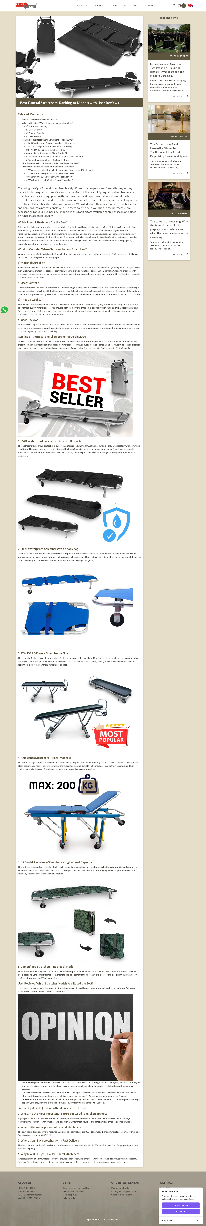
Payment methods (120, 1188)
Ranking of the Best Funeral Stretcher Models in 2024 (47, 139)
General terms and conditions (77, 1188)
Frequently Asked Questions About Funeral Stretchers (48, 166)
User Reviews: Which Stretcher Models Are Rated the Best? (50, 163)
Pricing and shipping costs (123, 1191)
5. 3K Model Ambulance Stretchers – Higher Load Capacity (54, 156)
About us (82, 5)
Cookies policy (70, 1194)
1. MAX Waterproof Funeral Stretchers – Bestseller (50, 143)
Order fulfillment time (121, 1194)
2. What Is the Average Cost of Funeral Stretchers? (50, 173)
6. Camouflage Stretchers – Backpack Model (47, 159)
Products (100, 5)
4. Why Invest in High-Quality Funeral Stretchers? (49, 180)
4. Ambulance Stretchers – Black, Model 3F (46, 153)
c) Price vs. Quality (35, 133)
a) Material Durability (36, 126)
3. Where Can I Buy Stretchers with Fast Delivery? (49, 176)
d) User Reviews (34, 136)
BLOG (136, 5)
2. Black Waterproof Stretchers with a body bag (49, 146)
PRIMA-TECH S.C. (27, 1188)
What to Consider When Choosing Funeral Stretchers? (47, 123)
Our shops (119, 5)
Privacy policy (70, 1198)
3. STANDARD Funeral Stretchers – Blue (45, 149)
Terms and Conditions (73, 1191)
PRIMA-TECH (114, 1219)
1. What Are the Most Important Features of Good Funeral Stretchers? (59, 170)
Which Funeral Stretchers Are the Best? (40, 119)
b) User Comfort (34, 129)
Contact (151, 5)
